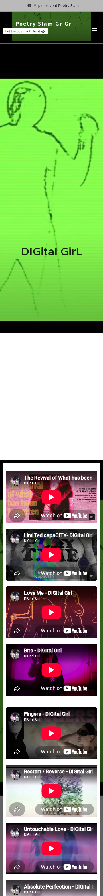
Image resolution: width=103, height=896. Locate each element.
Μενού (94, 28)
